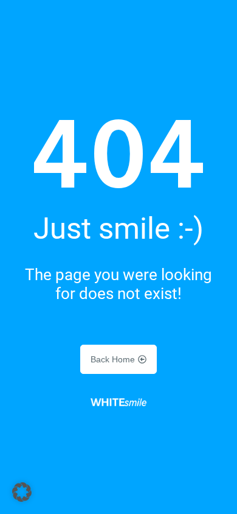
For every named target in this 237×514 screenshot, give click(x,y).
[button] (22, 492)
